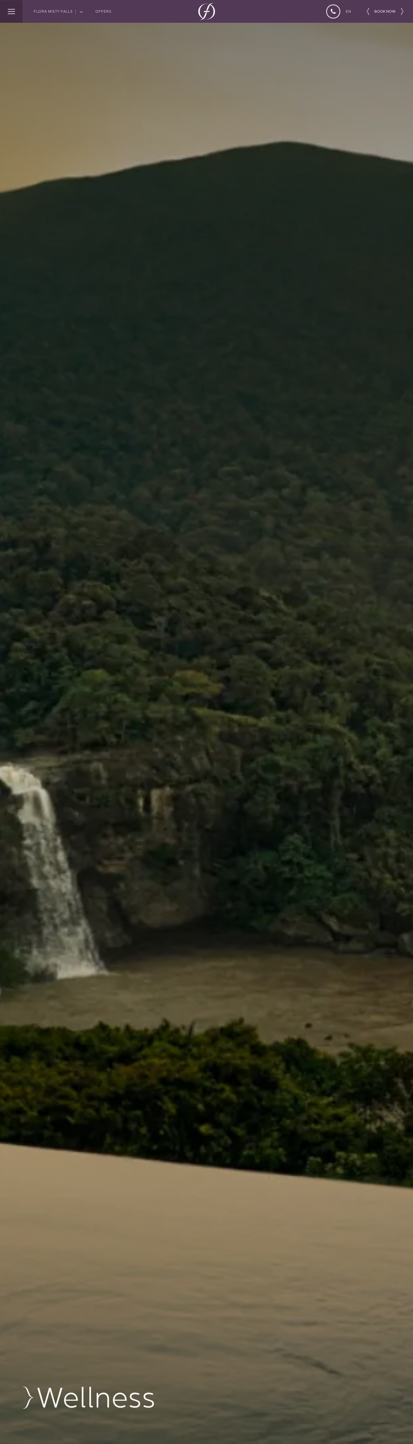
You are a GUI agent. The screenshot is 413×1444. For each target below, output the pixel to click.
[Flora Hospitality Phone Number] (333, 11)
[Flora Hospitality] (206, 11)
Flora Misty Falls (53, 11)
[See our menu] (11, 11)
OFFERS (103, 11)
